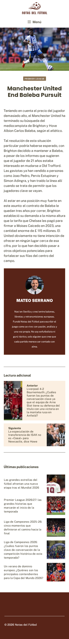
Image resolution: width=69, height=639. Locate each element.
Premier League (35, 79)
